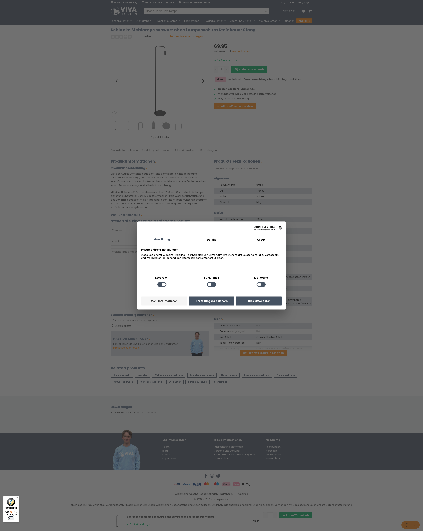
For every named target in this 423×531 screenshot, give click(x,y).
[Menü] (17, 498)
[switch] (11, 518)
